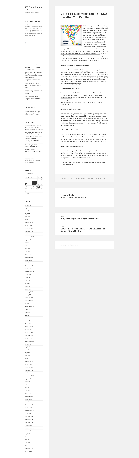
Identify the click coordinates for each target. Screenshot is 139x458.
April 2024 (27, 286)
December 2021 (29, 367)
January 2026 (28, 225)
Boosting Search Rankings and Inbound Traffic (33, 85)
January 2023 (28, 329)
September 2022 (29, 341)
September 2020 (29, 410)
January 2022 (28, 364)
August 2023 (28, 309)
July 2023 (27, 312)
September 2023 (29, 306)
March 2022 (28, 358)
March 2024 (28, 289)
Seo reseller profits (100, 178)
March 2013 (28, 445)
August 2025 (28, 240)
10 (26, 184)
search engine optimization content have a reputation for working (95, 32)
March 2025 (28, 254)
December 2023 (29, 298)
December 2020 (29, 402)
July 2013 (27, 434)
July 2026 (27, 208)
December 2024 (29, 263)
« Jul (28, 193)
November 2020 (29, 405)
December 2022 (29, 332)
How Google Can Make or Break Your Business (33, 91)
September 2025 (29, 237)
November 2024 (29, 266)
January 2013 (28, 451)
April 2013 (27, 442)
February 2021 (29, 396)
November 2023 (29, 300)
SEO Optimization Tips (33, 8)
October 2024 (28, 269)
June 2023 (27, 315)
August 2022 (28, 344)
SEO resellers (68, 114)
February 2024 (29, 292)
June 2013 (27, 437)
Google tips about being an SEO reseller (88, 51)
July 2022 (27, 347)
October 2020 (28, 408)
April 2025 (27, 251)
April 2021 (27, 390)
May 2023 (27, 318)
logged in (72, 197)
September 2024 (29, 271)
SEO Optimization (80, 178)
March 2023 (28, 324)
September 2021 (29, 376)
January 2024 (28, 295)
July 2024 (27, 277)
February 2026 (29, 222)
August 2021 (28, 379)
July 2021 (27, 381)
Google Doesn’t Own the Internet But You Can (33, 98)
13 (33, 184)
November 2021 (29, 370)
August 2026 (28, 205)
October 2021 (28, 373)
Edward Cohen (29, 67)
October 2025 (28, 234)
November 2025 (29, 231)
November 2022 (29, 335)
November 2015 (29, 416)
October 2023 (28, 303)
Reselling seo (90, 178)
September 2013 (29, 428)
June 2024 (27, 280)
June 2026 (27, 211)
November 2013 (29, 422)
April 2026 (27, 216)
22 (38, 186)
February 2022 (29, 361)
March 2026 (28, 219)
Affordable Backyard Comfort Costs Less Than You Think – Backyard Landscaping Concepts (33, 127)
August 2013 (28, 431)
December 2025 (29, 228)
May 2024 (27, 283)
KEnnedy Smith (29, 90)
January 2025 (28, 260)
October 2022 (28, 338)
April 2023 (27, 321)
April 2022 (27, 355)
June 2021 (27, 384)
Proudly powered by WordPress (69, 245)
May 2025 (27, 248)
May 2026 (27, 214)
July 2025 (27, 243)
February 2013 (29, 448)
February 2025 (29, 257)
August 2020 (28, 413)
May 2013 (27, 439)
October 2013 (28, 425)
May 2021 (27, 387)
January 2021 (28, 399)
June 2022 (27, 350)
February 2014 (29, 419)
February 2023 (29, 326)
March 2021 (28, 393)
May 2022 (27, 353)
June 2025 (27, 245)
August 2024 (28, 274)
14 (36, 184)
